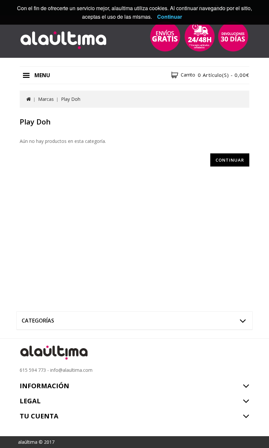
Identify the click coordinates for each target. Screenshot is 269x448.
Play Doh (70, 99)
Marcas (46, 99)
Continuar (230, 160)
